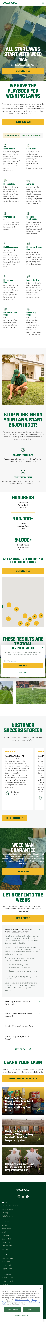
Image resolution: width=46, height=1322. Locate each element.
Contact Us (5, 1285)
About (4, 1202)
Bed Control (6, 1249)
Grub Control (6, 1239)
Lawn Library (6, 1262)
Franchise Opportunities (10, 1206)
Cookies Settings (21, 1315)
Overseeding (6, 1235)
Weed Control (6, 1229)
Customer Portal (7, 1281)
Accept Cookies (12, 1309)
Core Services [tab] (12, 135)
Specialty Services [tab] (31, 135)
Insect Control (6, 1242)
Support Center (7, 1269)
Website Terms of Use (22, 1300)
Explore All (21, 1049)
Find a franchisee (7, 1216)
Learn (4, 1255)
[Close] (40, 1288)
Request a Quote (7, 1278)
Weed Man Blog (7, 1258)
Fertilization (5, 1225)
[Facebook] (27, 1196)
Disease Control (7, 1246)
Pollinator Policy (7, 1265)
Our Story (5, 1213)
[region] (21, 1303)
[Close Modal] (42, 647)
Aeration (4, 1232)
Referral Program (7, 1209)
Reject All (31, 1309)
